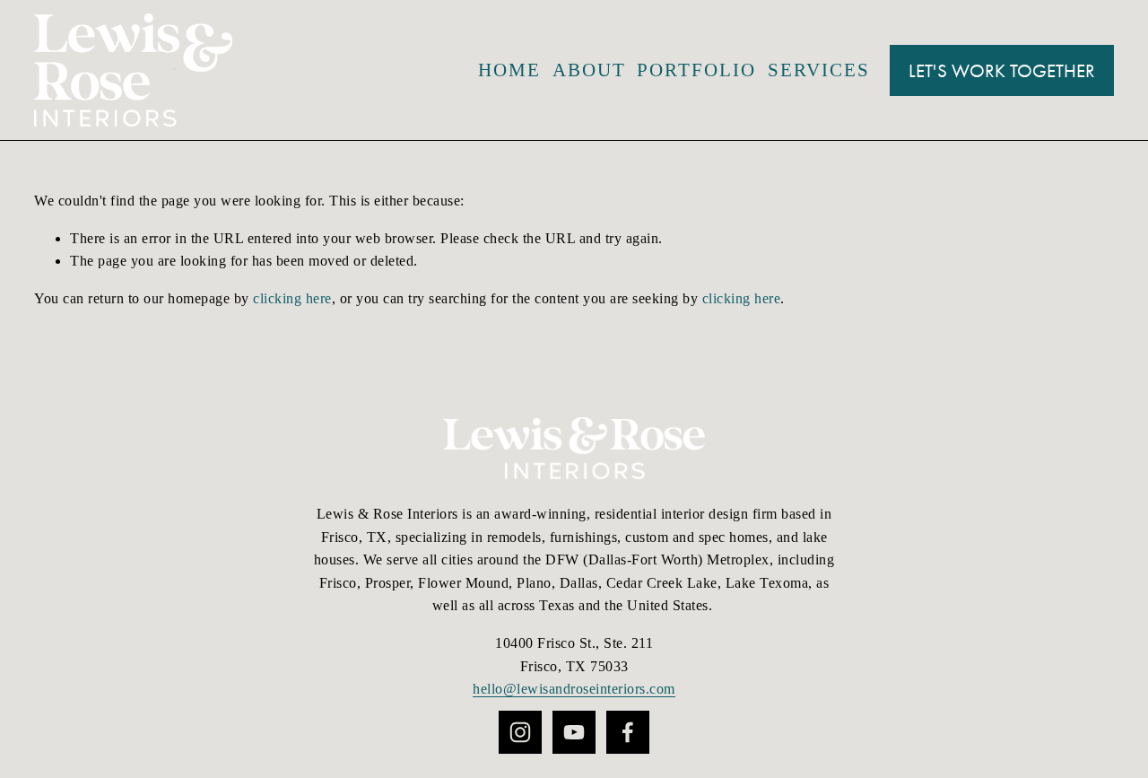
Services (819, 70)
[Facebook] (627, 732)
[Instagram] (520, 732)
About (589, 70)
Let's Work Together (1002, 70)
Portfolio (696, 70)
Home (509, 70)
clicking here (292, 298)
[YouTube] (574, 732)
